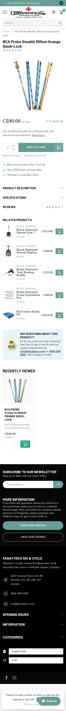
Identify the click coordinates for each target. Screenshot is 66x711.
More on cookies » (33, 704)
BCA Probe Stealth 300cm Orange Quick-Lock (15, 414)
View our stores (33, 537)
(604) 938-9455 (19, 593)
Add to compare (11, 155)
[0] (61, 12)
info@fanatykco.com (32, 351)
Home (6, 31)
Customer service (33, 525)
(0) (19, 50)
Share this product (33, 155)
